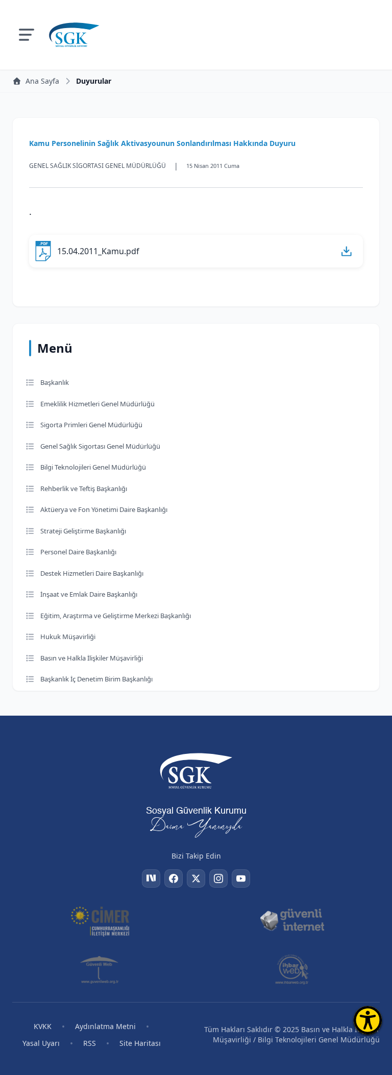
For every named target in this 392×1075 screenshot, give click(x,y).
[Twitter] (196, 878)
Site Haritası (140, 1043)
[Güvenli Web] (100, 969)
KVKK (43, 1026)
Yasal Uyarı (41, 1043)
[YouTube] (241, 878)
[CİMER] (100, 920)
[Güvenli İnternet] (292, 920)
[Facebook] (173, 878)
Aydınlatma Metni (105, 1026)
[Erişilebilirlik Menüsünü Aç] (368, 1020)
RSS (89, 1043)
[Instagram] (218, 878)
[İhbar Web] (291, 969)
